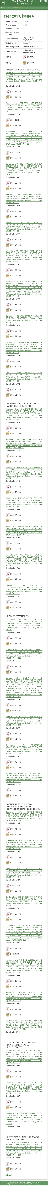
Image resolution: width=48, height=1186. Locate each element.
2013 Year (16, 8)
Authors (8, 1175)
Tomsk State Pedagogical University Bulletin (24, 2)
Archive (9, 8)
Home (3, 8)
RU (41, 1)
